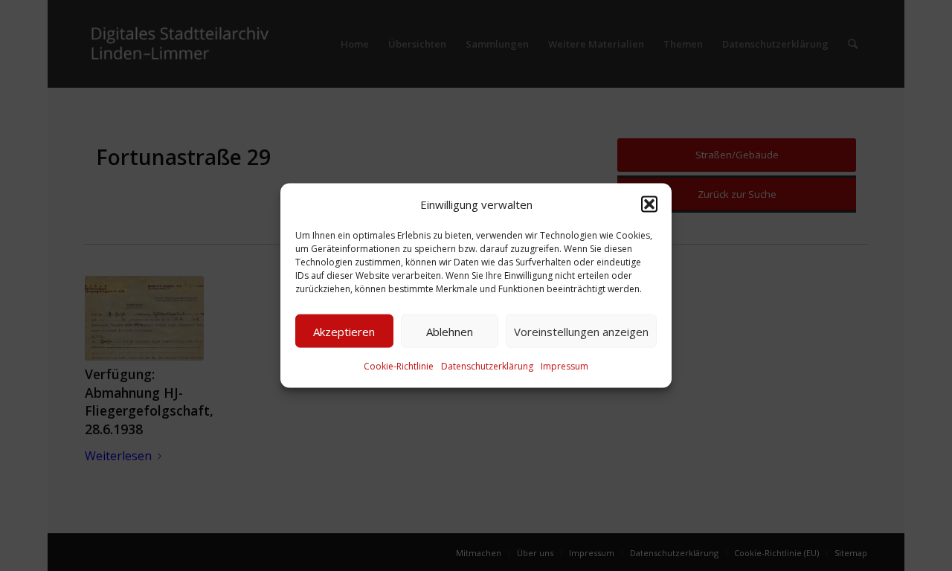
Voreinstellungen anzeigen (581, 331)
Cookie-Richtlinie (399, 366)
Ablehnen (449, 331)
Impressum (564, 366)
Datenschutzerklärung (487, 366)
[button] (649, 204)
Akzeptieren (344, 331)
